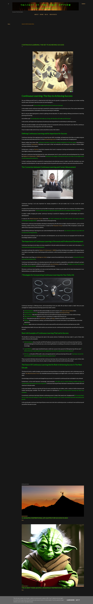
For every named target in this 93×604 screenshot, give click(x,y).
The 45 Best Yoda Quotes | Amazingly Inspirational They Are (46, 588)
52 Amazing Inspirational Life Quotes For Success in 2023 (45, 518)
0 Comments (30, 23)
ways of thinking (54, 264)
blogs (53, 318)
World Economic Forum (36, 218)
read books (42, 318)
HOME (41, 14)
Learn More (71, 600)
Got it (78, 600)
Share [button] (9, 24)
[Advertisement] (53, 34)
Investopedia (34, 144)
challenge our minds (42, 257)
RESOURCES (53, 14)
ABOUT (36, 14)
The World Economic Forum (32, 373)
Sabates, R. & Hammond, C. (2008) (31, 156)
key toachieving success (50, 139)
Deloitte (36, 149)
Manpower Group (57, 225)
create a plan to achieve (67, 310)
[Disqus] (53, 431)
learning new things (64, 312)
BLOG (46, 14)
